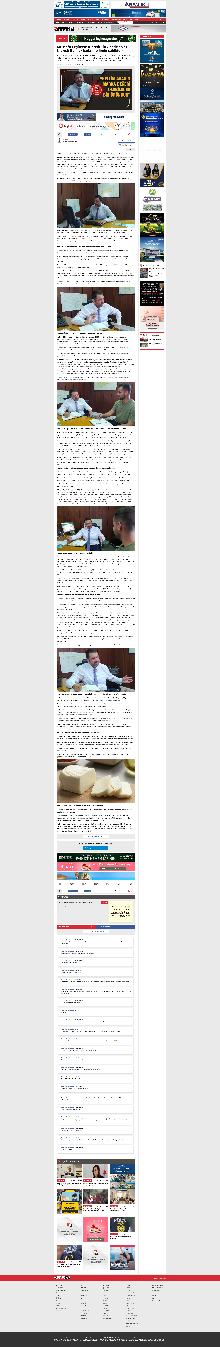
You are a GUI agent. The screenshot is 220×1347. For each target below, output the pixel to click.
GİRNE (82, 1285)
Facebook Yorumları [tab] (105, 926)
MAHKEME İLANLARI (132, 1323)
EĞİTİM (64, 22)
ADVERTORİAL (130, 1313)
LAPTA (105, 1295)
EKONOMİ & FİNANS (80, 22)
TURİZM (100, 22)
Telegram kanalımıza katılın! (97, 848)
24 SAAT (58, 22)
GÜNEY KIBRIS (130, 1311)
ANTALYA (59, 1311)
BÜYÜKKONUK (85, 1313)
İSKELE (83, 1293)
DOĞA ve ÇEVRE (130, 1318)
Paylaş (88, 134)
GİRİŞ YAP (104, 903)
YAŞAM (128, 1326)
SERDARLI (106, 1316)
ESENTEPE (106, 1293)
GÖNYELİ (83, 1303)
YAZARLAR (66, 19)
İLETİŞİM (154, 1298)
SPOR (127, 1306)
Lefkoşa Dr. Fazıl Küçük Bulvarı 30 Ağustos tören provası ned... (156, 339)
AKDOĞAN (106, 1298)
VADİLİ (105, 1303)
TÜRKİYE (83, 19)
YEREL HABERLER (116, 19)
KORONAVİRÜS (130, 1308)
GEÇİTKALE (106, 1306)
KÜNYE (154, 1295)
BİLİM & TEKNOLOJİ (131, 1316)
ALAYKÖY (83, 1308)
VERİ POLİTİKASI (156, 1290)
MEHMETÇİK (84, 1316)
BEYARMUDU (107, 1311)
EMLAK (128, 1301)
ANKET (125, 19)
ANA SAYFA (58, 19)
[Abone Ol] (126, 145)
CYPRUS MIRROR (134, 19)
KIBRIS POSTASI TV (157, 1301)
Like (74, 134)
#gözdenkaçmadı (108, 22)
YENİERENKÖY (85, 1318)
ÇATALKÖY (106, 1288)
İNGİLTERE (90, 19)
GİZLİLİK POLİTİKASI (157, 1288)
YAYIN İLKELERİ (156, 1293)
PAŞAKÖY (106, 1308)
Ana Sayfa (59, 1285)
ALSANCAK (106, 1285)
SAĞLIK (70, 22)
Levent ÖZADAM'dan (125, 22)
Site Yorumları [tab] (64, 926)
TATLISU (105, 1301)
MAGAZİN (128, 1321)
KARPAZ (83, 1301)
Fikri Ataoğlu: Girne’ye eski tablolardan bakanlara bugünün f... (155, 275)
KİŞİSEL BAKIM (130, 1303)
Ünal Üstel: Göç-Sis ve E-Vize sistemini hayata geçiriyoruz (156, 344)
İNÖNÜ (105, 1313)
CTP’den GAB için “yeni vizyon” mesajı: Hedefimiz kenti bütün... (156, 270)
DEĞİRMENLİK (85, 1311)
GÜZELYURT (84, 1295)
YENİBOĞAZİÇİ (107, 1318)
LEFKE (82, 1298)
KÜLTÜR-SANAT (91, 22)
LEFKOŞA (83, 1288)
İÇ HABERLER (75, 19)
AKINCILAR (84, 1306)
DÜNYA (97, 19)
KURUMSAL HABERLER (158, 1285)
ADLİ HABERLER (105, 19)
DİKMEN (105, 1290)
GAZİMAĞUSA (85, 1290)
